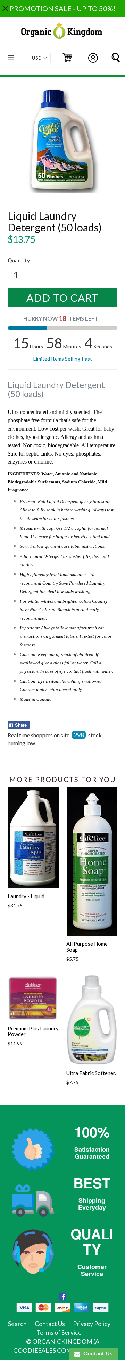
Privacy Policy (91, 1323)
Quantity (19, 260)
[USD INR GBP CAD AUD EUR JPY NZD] (40, 58)
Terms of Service (59, 1332)
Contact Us (50, 1323)
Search (17, 1323)
